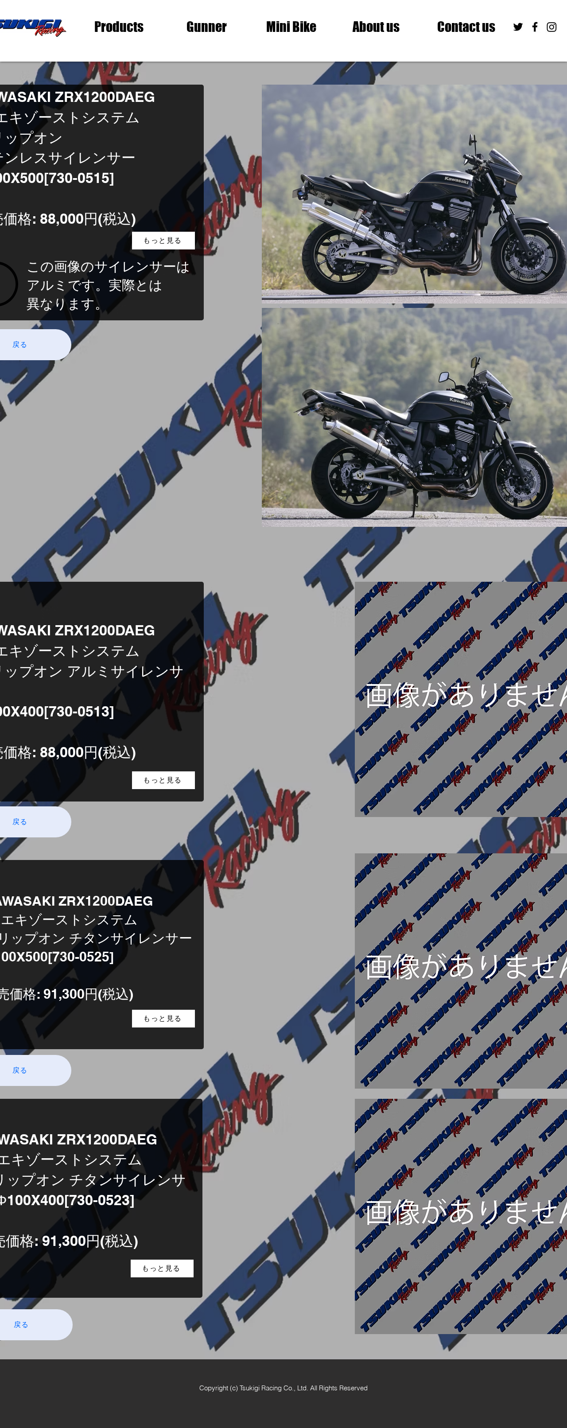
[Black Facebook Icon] (534, 26)
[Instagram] (551, 26)
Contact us (466, 27)
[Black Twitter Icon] (518, 26)
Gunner (206, 27)
